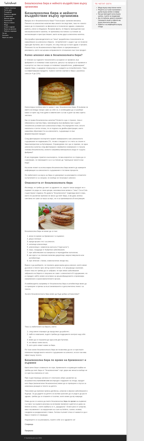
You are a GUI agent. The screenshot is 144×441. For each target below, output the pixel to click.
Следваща (29, 424)
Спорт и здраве (9, 27)
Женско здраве (9, 18)
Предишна (29, 431)
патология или (43, 381)
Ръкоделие (8, 12)
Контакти (5, 35)
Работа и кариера (10, 31)
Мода (6, 25)
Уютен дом (8, 10)
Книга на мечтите (10, 29)
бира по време (70, 401)
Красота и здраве (10, 14)
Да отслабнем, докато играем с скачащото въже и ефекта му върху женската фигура (110, 20)
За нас (4, 33)
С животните (8, 16)
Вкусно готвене (9, 22)
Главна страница (10, 8)
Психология (8, 20)
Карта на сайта (7, 37)
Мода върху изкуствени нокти (109, 8)
